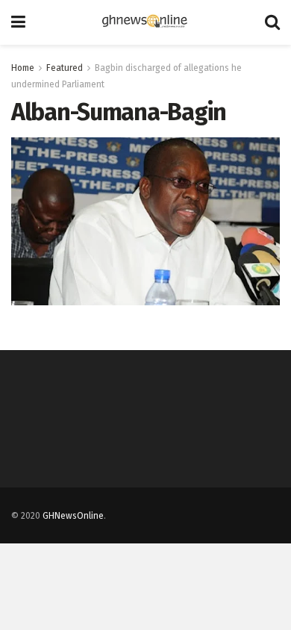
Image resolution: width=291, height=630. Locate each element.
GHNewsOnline (73, 516)
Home (22, 68)
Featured (64, 68)
